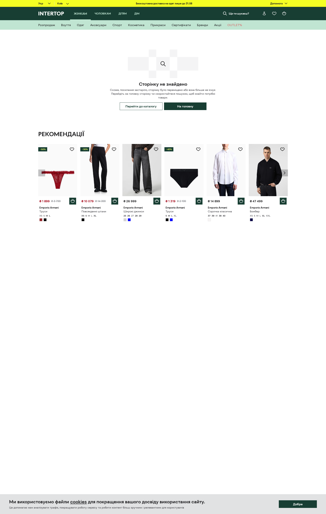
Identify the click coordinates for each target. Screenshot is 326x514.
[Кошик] (284, 13)
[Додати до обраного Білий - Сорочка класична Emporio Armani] (240, 149)
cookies (78, 502)
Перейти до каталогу (141, 106)
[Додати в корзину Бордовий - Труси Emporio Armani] (72, 201)
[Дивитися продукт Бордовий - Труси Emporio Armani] (57, 170)
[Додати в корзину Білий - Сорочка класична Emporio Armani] (241, 201)
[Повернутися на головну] (51, 13)
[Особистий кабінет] (264, 13)
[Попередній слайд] (41, 172)
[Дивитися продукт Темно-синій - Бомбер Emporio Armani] (268, 170)
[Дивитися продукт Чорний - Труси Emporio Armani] (183, 170)
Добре (298, 504)
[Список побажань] (274, 13)
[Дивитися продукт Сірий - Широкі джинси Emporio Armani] (141, 170)
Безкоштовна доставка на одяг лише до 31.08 (164, 3)
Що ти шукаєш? (239, 13)
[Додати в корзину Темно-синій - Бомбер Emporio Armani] (283, 201)
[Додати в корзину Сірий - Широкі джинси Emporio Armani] (156, 201)
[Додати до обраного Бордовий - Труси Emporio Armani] (72, 149)
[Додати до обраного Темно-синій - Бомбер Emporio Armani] (282, 149)
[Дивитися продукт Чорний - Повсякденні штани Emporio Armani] (99, 170)
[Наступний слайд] (284, 172)
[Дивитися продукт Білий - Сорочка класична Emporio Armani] (226, 170)
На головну (185, 106)
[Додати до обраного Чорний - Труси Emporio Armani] (198, 149)
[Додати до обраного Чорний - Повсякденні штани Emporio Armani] (114, 149)
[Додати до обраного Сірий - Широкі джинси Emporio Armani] (156, 149)
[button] (41, 172)
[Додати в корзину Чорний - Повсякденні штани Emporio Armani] (114, 201)
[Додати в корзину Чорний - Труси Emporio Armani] (199, 201)
